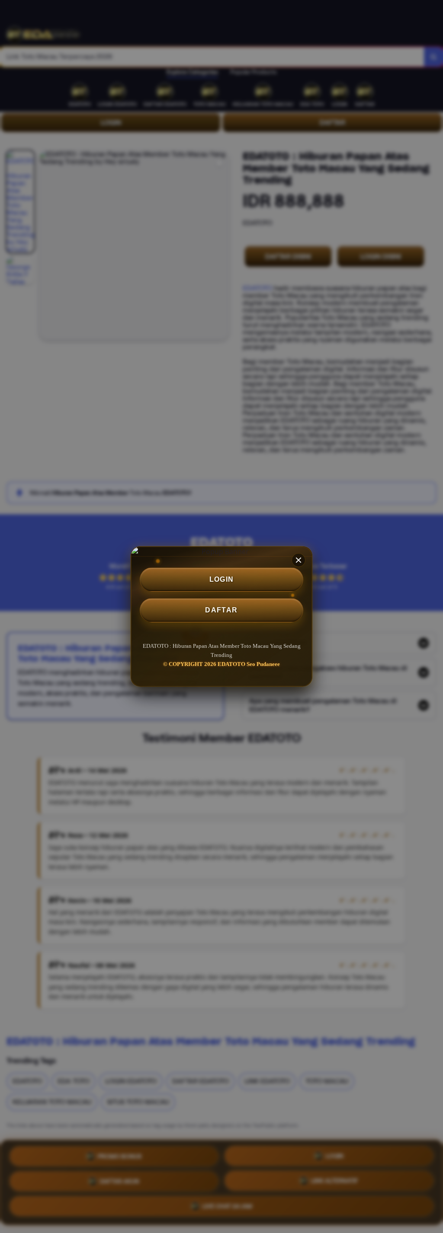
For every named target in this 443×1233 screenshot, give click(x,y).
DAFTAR (221, 610)
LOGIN (221, 579)
